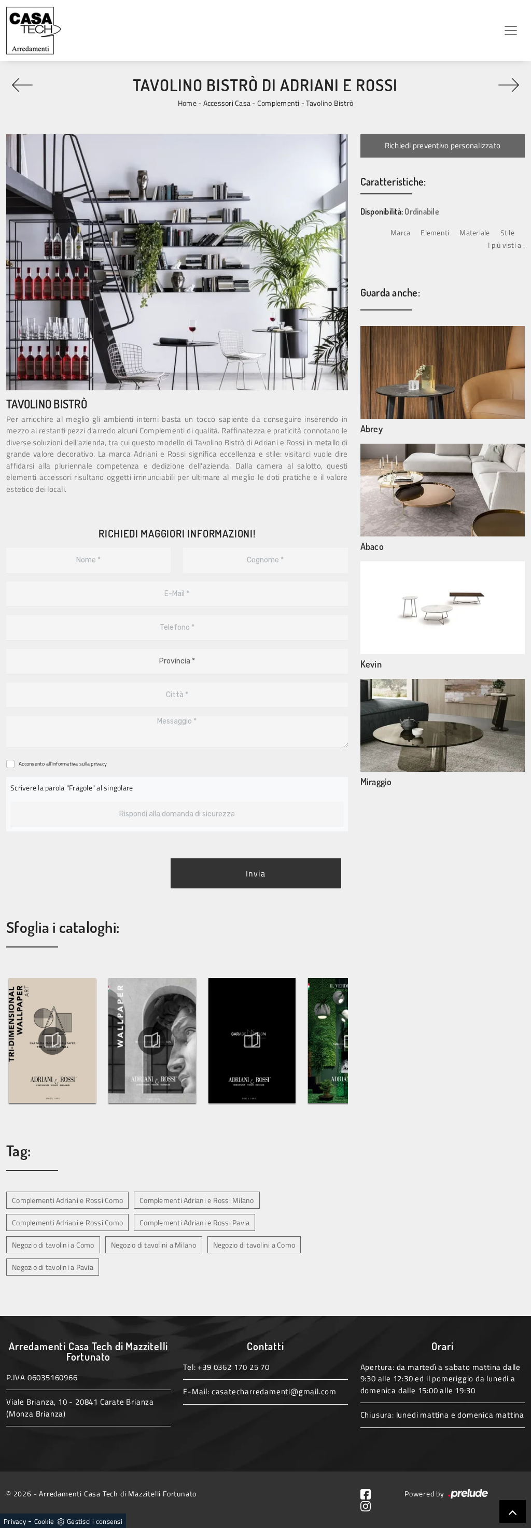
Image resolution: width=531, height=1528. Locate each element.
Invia (256, 873)
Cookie (44, 1521)
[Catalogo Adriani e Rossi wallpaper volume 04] (152, 1041)
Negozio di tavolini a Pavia (52, 1267)
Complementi (278, 102)
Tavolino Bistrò (329, 102)
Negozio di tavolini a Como (53, 1244)
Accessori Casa (227, 102)
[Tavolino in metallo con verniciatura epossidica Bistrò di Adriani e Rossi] (177, 262)
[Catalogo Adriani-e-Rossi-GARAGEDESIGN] (252, 1041)
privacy (99, 764)
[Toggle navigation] (511, 30)
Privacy (15, 1521)
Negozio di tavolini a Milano (154, 1244)
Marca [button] (400, 232)
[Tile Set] (22, 85)
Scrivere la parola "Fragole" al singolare (71, 787)
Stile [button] (507, 232)
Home (187, 102)
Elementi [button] (435, 232)
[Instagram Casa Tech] (369, 1504)
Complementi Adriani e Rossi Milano (196, 1200)
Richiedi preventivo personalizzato (443, 145)
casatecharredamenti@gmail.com (274, 1391)
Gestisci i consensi (94, 1521)
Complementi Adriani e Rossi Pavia (194, 1222)
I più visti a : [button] (506, 244)
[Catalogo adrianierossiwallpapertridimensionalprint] (52, 1041)
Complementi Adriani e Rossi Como (67, 1200)
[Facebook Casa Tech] (369, 1493)
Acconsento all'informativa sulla (63, 764)
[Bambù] (509, 85)
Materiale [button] (474, 232)
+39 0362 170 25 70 (233, 1367)
